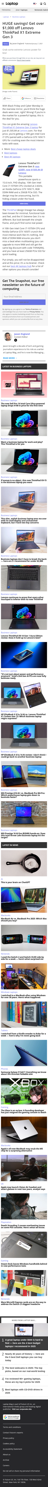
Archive (6, 1460)
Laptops (6, 17)
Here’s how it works (23, 60)
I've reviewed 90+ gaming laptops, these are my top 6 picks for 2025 (23, 1380)
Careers (6, 1465)
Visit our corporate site (22, 1409)
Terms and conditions (12, 1427)
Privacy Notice (35, 312)
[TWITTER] (16, 340)
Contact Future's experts (13, 1432)
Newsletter (40, 98)
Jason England (18, 43)
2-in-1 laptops (21, 10)
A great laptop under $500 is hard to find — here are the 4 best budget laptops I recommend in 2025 (24, 1343)
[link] (9, 170)
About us (6, 1454)
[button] (3, 3)
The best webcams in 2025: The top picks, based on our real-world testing (25, 1369)
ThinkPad (11, 209)
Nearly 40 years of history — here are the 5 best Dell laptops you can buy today (24, 1357)
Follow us (27, 98)
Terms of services (31, 309)
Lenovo (23, 130)
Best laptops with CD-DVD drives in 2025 (23, 1391)
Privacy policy (8, 1438)
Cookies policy (9, 1443)
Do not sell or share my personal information (21, 1471)
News (5, 44)
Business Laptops (18, 17)
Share (9, 98)
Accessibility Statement (12, 1449)
